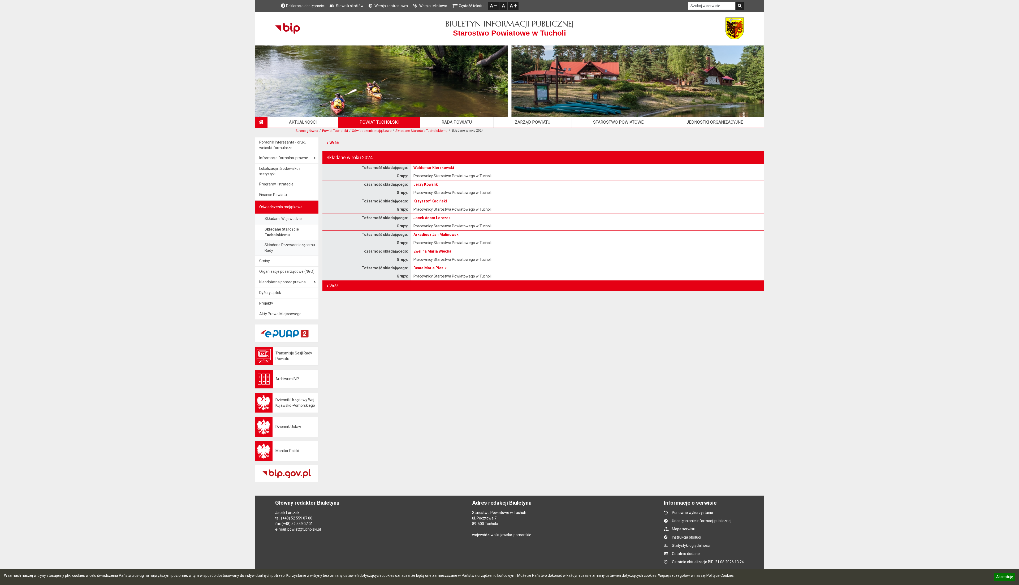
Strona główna (307, 131)
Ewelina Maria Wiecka (432, 251)
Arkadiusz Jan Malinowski (436, 234)
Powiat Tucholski (335, 131)
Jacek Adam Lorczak (432, 218)
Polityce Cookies (720, 575)
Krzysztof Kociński (430, 201)
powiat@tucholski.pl (304, 529)
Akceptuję (1004, 577)
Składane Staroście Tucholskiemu (421, 131)
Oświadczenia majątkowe (371, 131)
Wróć (334, 143)
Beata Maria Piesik (430, 268)
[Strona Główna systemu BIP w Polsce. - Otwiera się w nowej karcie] (287, 28)
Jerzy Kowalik (425, 184)
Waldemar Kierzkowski (433, 168)
